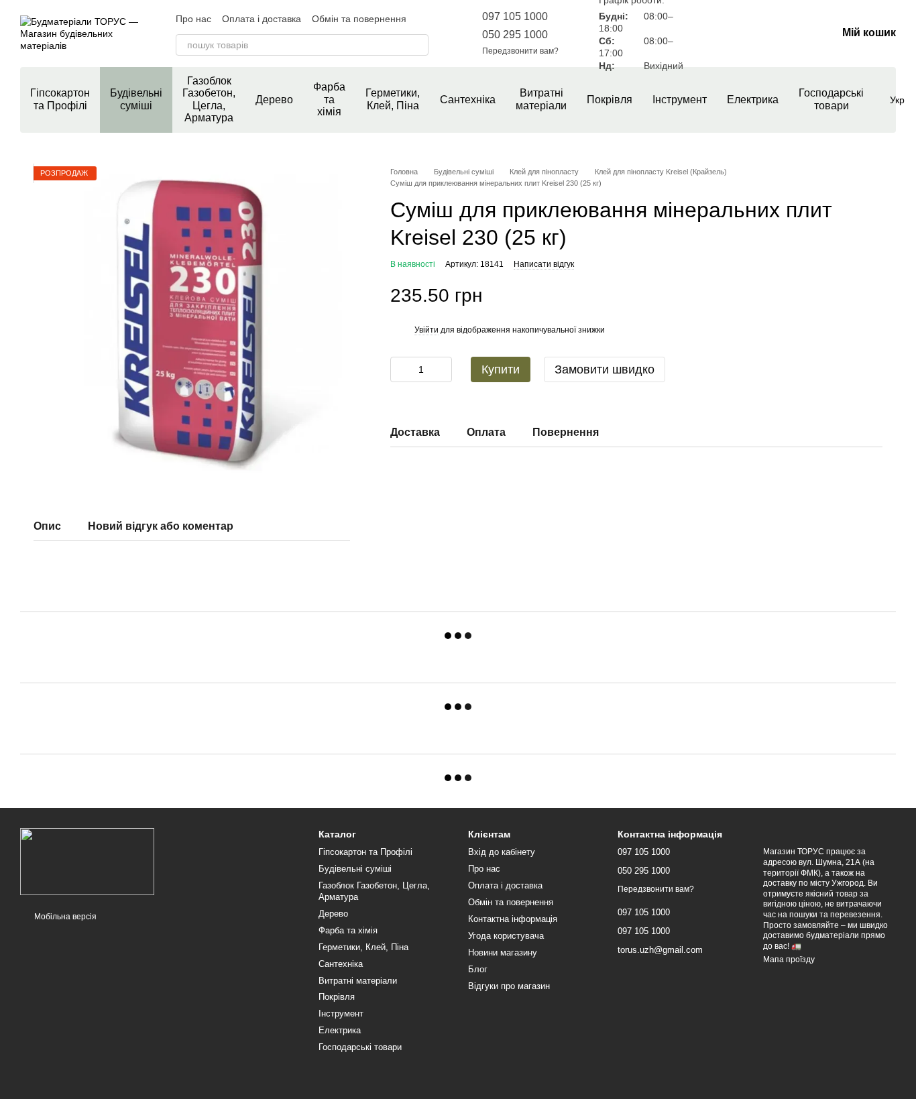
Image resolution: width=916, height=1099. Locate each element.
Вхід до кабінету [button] (501, 852)
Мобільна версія (64, 916)
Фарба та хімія (329, 99)
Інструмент (679, 99)
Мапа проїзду (789, 959)
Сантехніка (468, 99)
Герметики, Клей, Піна (392, 99)
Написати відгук (544, 264)
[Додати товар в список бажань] (875, 295)
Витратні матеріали (541, 99)
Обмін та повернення (359, 18)
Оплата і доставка (261, 18)
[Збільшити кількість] (442, 369)
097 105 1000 (515, 16)
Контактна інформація (512, 919)
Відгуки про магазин (509, 986)
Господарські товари (831, 99)
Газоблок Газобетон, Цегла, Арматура (208, 99)
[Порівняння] (721, 33)
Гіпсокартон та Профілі (60, 99)
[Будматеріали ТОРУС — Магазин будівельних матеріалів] (87, 861)
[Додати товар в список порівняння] (849, 295)
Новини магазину (502, 952)
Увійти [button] (426, 330)
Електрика (753, 99)
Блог (478, 969)
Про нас (193, 18)
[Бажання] (756, 33)
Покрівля (609, 99)
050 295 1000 (515, 34)
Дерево (274, 99)
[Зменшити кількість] (400, 369)
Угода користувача (506, 936)
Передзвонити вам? (520, 51)
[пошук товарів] (417, 45)
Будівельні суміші (136, 99)
